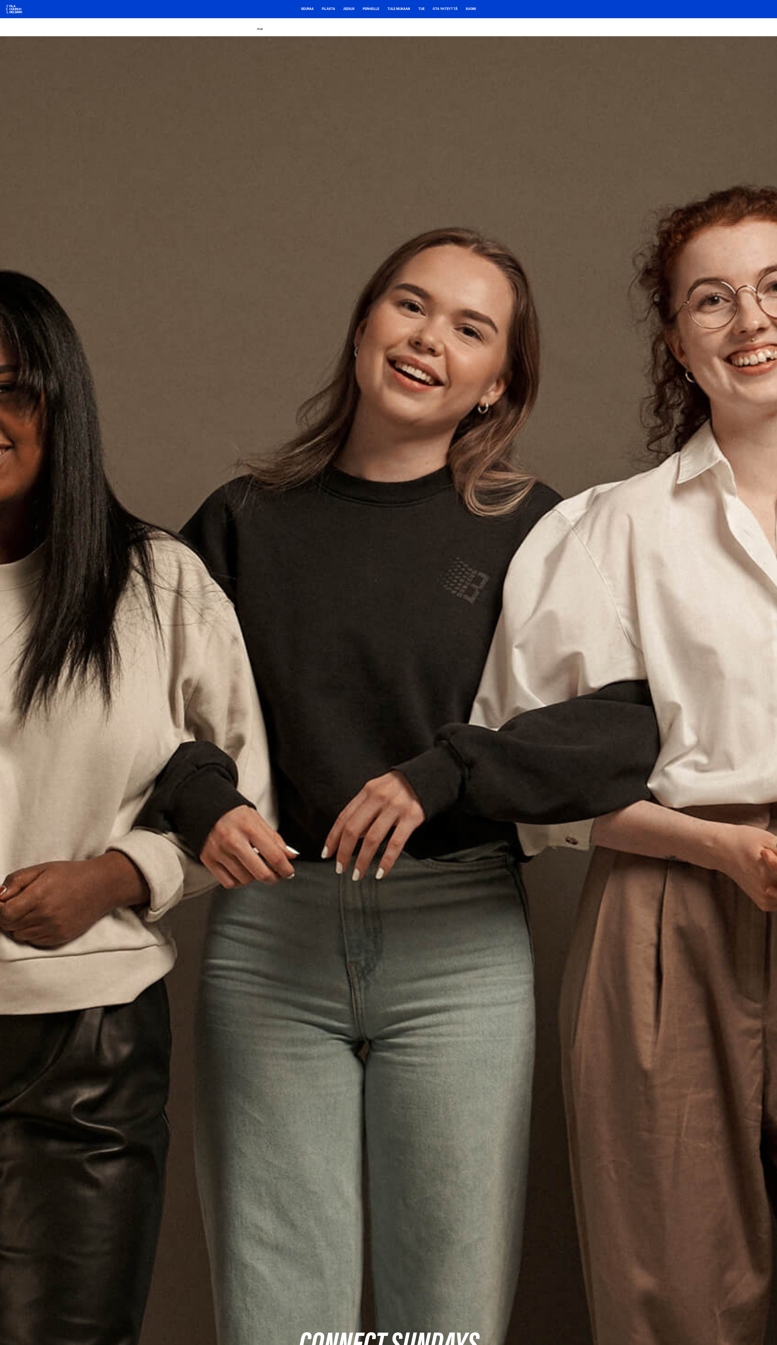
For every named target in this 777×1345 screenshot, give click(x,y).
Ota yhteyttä (445, 9)
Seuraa (307, 9)
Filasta (328, 9)
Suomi (471, 9)
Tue (421, 9)
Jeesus (349, 9)
